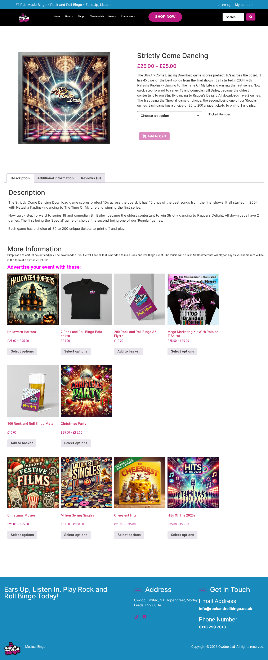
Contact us (127, 16)
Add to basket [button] (128, 351)
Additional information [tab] (55, 178)
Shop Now (165, 17)
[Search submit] (250, 17)
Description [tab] (20, 178)
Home (57, 16)
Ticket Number (220, 114)
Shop (81, 16)
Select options (22, 351)
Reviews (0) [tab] (91, 178)
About (67, 16)
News (111, 16)
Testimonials (97, 16)
